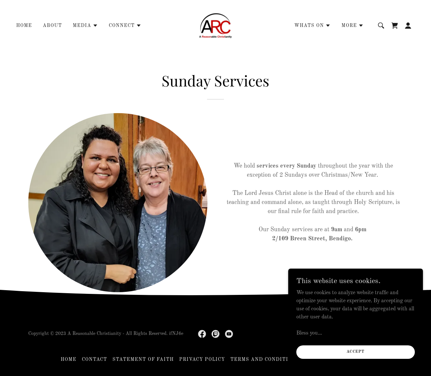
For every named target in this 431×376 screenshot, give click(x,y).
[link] (215, 25)
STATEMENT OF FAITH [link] (143, 359)
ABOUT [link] (52, 25)
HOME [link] (24, 25)
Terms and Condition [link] (263, 359)
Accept (355, 352)
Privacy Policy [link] (202, 359)
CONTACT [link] (94, 359)
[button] (85, 26)
